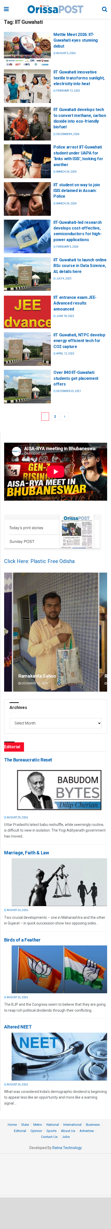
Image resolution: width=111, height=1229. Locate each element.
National (52, 1125)
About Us (68, 1131)
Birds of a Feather (22, 940)
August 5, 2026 (66, 53)
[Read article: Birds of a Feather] (59, 969)
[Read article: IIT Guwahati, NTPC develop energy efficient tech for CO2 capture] (27, 349)
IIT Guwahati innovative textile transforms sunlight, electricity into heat (79, 78)
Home (12, 1125)
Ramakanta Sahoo (37, 676)
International (72, 1125)
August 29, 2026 (17, 817)
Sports (51, 1131)
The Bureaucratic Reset (28, 759)
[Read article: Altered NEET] (59, 1056)
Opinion (36, 1131)
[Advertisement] (55, 1213)
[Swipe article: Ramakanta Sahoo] (55, 632)
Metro (37, 1125)
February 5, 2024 (67, 246)
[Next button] (103, 632)
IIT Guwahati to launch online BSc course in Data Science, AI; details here (80, 265)
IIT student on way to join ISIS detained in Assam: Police (76, 190)
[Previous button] (8, 632)
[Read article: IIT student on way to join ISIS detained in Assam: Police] (27, 199)
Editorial (20, 1131)
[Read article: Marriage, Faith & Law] (59, 882)
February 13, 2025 (68, 90)
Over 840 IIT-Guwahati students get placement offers (75, 378)
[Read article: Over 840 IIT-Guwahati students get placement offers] (27, 386)
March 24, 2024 (66, 171)
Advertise (87, 1131)
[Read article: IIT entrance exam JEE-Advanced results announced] (27, 311)
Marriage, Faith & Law (26, 852)
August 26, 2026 (17, 910)
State (25, 1125)
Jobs (66, 1137)
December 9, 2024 (68, 134)
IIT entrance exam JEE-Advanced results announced (75, 303)
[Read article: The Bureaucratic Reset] (59, 789)
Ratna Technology (67, 1148)
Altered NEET (18, 1027)
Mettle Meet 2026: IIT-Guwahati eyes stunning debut (75, 40)
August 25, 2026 (17, 997)
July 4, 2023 (64, 278)
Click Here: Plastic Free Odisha (39, 561)
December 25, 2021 (68, 391)
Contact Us (49, 1137)
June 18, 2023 (65, 316)
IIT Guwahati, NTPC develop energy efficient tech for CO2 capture (79, 340)
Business (93, 1125)
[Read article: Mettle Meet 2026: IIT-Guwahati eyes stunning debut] (27, 48)
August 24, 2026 (17, 1084)
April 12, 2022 (65, 353)
